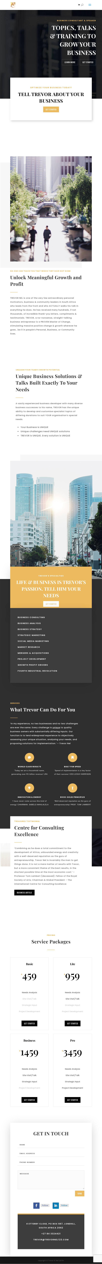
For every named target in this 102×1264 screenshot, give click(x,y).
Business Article (24, 893)
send (79, 1193)
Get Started (87, 62)
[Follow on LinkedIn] (56, 1206)
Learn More (70, 62)
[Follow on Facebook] (36, 1206)
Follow (45, 1205)
